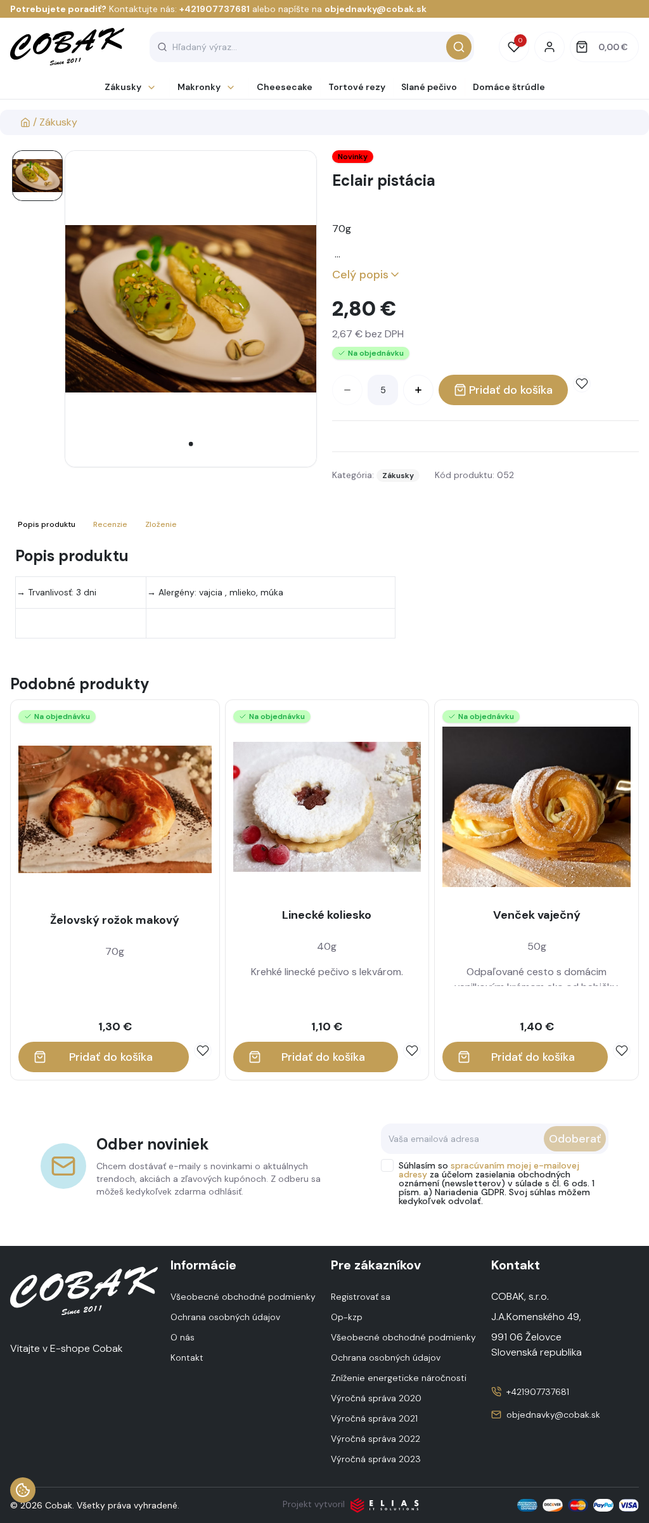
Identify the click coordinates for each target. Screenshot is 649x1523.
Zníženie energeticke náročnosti (398, 1378)
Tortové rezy (356, 87)
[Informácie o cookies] (22, 1490)
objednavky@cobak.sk (375, 9)
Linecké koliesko (326, 915)
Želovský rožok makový (114, 920)
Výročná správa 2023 (376, 1459)
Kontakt (186, 1357)
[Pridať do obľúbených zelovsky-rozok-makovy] (203, 1051)
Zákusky (123, 87)
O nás (182, 1337)
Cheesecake (284, 87)
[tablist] (98, 524)
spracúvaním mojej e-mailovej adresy (489, 1170)
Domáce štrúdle (509, 87)
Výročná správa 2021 (374, 1418)
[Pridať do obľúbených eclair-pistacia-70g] (582, 383)
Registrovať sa (360, 1296)
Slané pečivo (429, 87)
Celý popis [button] (360, 274)
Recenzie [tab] (110, 524)
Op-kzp (347, 1317)
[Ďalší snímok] (303, 311)
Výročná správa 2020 (376, 1398)
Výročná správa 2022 (375, 1438)
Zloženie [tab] (161, 524)
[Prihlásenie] (549, 47)
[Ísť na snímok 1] (37, 175)
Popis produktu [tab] (46, 524)
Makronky (199, 87)
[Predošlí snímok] (78, 311)
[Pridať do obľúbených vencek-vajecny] (622, 1051)
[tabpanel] (324, 592)
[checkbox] (387, 1165)
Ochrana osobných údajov (225, 1317)
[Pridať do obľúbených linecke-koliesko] (412, 1051)
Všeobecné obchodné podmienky (243, 1296)
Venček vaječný (537, 915)
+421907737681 (214, 9)
